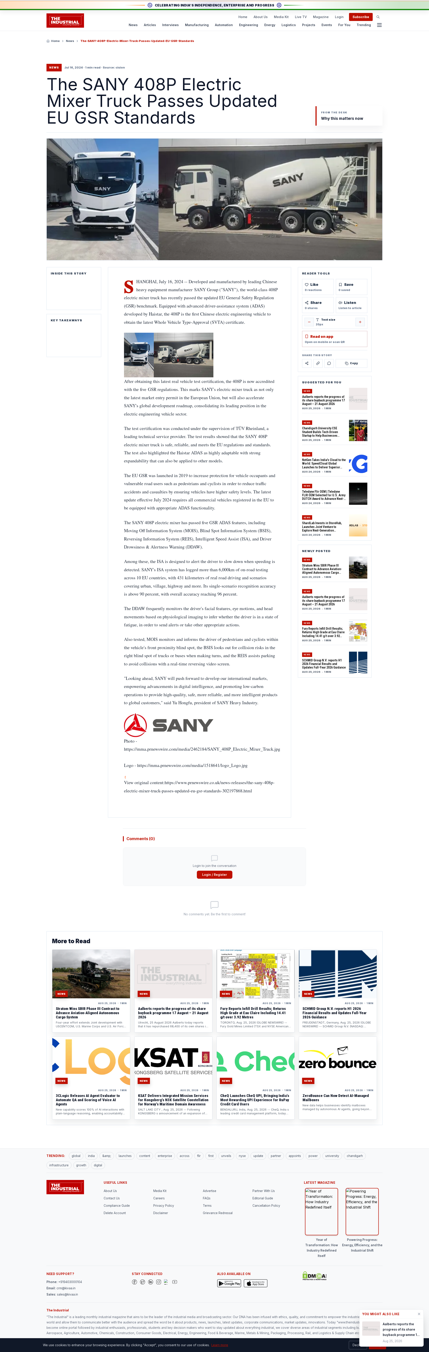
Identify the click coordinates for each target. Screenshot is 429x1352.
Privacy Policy (163, 1205)
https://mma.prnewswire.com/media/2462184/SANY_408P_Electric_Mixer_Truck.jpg (202, 749)
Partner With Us (263, 1191)
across (184, 1156)
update (258, 1156)
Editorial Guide (262, 1198)
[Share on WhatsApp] (329, 363)
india (91, 1156)
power (313, 1156)
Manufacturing (197, 25)
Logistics (289, 25)
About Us (261, 17)
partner (276, 1156)
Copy (354, 363)
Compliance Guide (117, 1205)
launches (125, 1156)
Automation (224, 25)
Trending (364, 25)
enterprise (165, 1156)
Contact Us (112, 1198)
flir (199, 1156)
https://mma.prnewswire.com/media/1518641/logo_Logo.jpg (192, 765)
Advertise (209, 1191)
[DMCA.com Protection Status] (315, 1275)
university (332, 1156)
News (133, 25)
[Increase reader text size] (360, 322)
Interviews (170, 25)
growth (81, 1165)
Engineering (248, 25)
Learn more (219, 1345)
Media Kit (281, 17)
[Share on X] (306, 363)
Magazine (321, 17)
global (76, 1156)
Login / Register (214, 874)
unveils (226, 1156)
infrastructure (59, 1165)
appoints (295, 1156)
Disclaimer (160, 1213)
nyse (242, 1156)
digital (98, 1165)
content (144, 1156)
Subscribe (361, 17)
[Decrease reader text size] (309, 322)
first (211, 1156)
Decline (358, 1345)
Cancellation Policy (266, 1205)
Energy (269, 25)
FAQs (206, 1198)
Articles (150, 25)
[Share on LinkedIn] (318, 363)
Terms (207, 1205)
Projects (308, 25)
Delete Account (115, 1213)
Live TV (301, 17)
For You (344, 25)
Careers (159, 1198)
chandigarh (355, 1156)
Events (327, 25)
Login (339, 17)
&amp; (106, 1156)
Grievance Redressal (218, 1213)
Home (242, 17)
